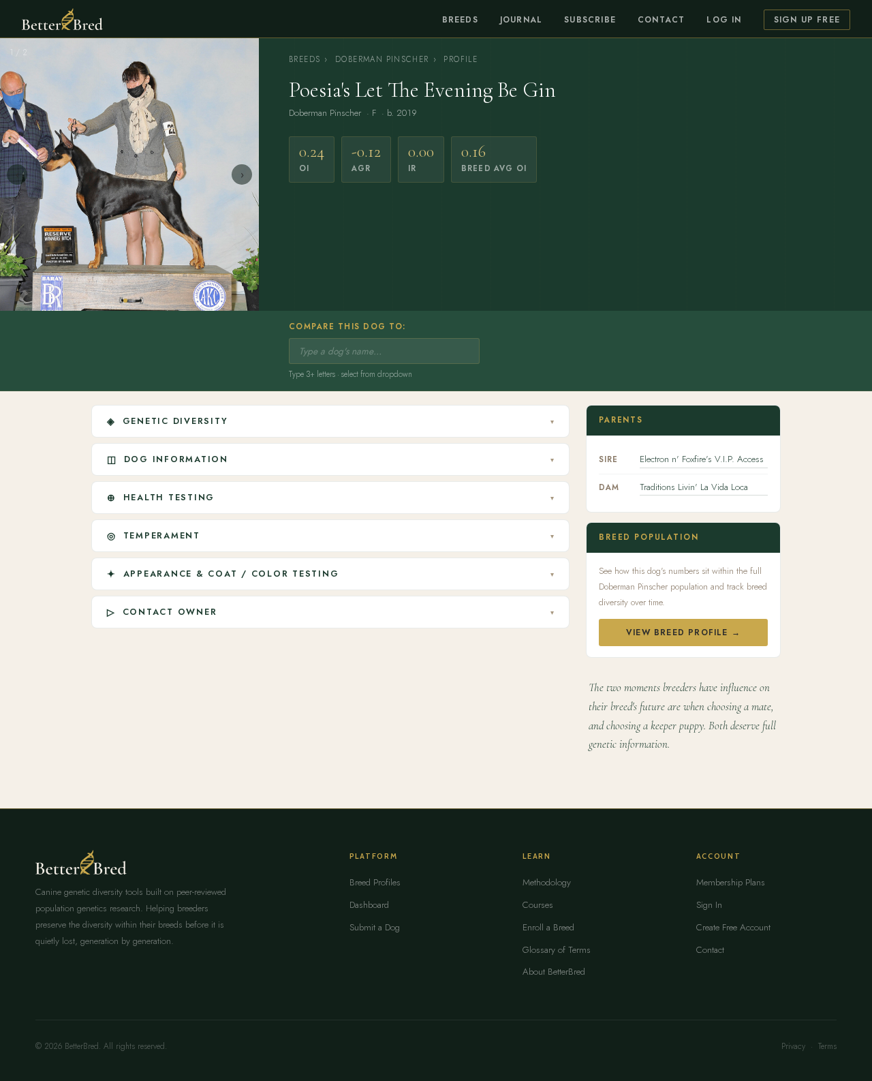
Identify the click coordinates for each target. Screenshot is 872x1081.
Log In (723, 20)
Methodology (547, 882)
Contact (661, 20)
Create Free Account (733, 927)
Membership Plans (730, 882)
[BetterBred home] (62, 19)
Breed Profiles (375, 882)
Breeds (460, 20)
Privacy (793, 1046)
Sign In (709, 904)
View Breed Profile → (683, 632)
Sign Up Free (807, 20)
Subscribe (590, 20)
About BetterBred (554, 971)
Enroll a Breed (548, 927)
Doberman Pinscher (382, 59)
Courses (538, 904)
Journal (521, 20)
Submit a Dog (374, 927)
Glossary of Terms (557, 949)
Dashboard (369, 904)
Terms (827, 1046)
